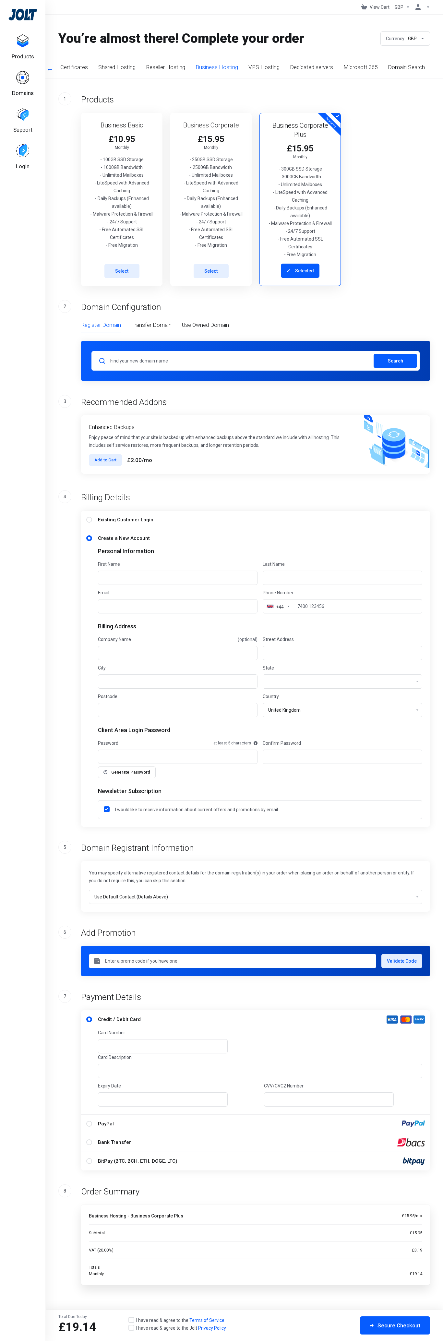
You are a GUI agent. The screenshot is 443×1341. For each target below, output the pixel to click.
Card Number (111, 1032)
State (268, 667)
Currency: (401, 38)
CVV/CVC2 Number (284, 1085)
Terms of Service (206, 1320)
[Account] (421, 7)
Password (108, 743)
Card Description (115, 1057)
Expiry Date (109, 1085)
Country (271, 696)
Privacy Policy (212, 1328)
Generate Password (130, 772)
